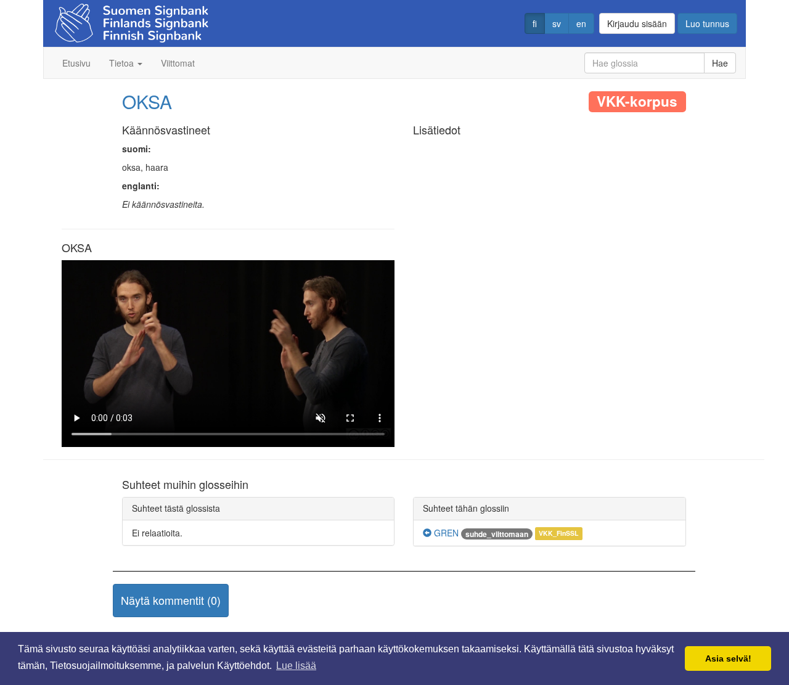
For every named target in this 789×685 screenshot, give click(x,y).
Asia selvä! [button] (728, 658)
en (581, 23)
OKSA (147, 101)
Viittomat (178, 63)
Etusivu (76, 63)
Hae (720, 63)
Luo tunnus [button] (707, 23)
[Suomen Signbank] (132, 19)
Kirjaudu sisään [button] (637, 23)
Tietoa (122, 63)
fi (535, 23)
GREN (445, 533)
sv (556, 23)
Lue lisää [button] (296, 665)
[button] (171, 600)
